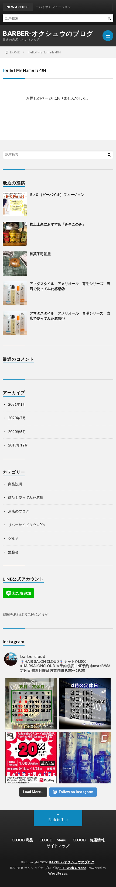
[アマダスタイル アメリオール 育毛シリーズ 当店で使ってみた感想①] (15, 323)
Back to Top (58, 819)
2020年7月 (17, 418)
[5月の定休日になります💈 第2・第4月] (31, 703)
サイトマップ (58, 845)
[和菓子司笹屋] (15, 263)
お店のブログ (18, 511)
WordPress (57, 873)
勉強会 (13, 552)
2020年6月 (17, 431)
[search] (109, 18)
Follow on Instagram (76, 792)
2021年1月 (17, 404)
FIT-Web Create (72, 868)
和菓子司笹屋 (40, 254)
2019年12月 (18, 445)
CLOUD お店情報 (89, 840)
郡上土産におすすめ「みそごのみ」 (58, 224)
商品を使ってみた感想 (25, 497)
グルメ (13, 538)
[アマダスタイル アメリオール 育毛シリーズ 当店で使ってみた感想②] (15, 293)
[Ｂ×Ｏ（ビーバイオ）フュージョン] (15, 204)
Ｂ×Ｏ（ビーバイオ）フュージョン (57, 194)
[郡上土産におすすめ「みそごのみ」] (15, 234)
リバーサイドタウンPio (26, 525)
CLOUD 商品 (22, 840)
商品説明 (15, 484)
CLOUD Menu (52, 840)
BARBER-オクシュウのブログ (48, 33)
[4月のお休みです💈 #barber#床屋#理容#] (85, 703)
